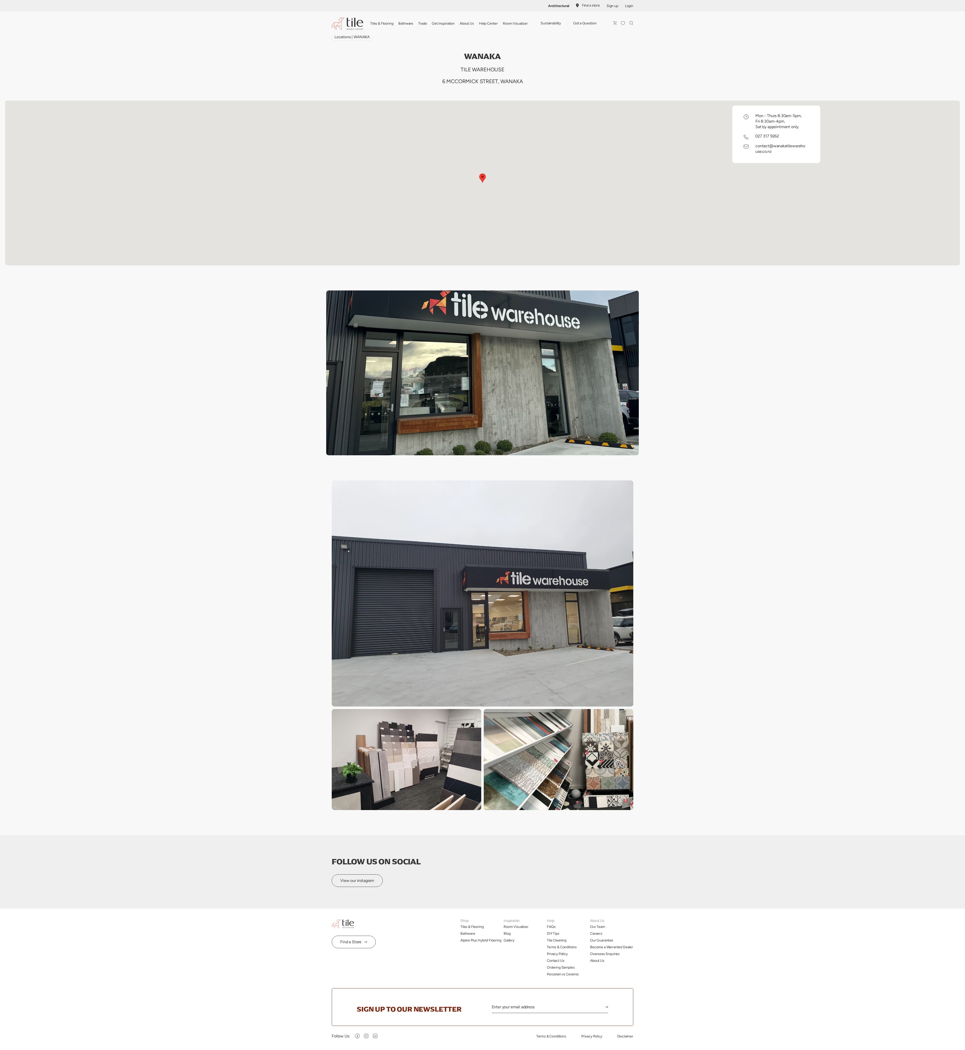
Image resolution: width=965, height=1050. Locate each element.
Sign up (612, 6)
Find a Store (350, 941)
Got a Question (585, 23)
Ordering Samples (560, 967)
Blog (507, 933)
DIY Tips (553, 933)
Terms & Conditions (562, 947)
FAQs (551, 927)
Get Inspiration (443, 23)
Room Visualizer (515, 23)
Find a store (591, 5)
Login (629, 6)
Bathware (405, 23)
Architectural (558, 6)
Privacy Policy (557, 954)
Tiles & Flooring (381, 23)
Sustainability (551, 23)
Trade (422, 23)
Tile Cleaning (556, 940)
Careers (596, 933)
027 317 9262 (767, 136)
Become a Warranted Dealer (611, 947)
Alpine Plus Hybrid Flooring (480, 940)
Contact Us (555, 961)
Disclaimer (625, 1036)
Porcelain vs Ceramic (563, 974)
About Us (467, 23)
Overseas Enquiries (605, 954)
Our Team (597, 927)
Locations (342, 37)
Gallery (509, 940)
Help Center (488, 23)
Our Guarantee (601, 940)
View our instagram (357, 880)
